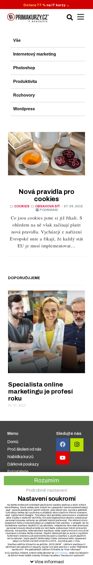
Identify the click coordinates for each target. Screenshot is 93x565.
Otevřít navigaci (80, 17)
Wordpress (24, 109)
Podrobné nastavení (46, 490)
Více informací (49, 561)
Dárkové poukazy (23, 464)
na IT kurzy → (46, 5)
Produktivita (25, 81)
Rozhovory (24, 95)
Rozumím (46, 480)
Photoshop (24, 68)
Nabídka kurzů (20, 456)
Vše (17, 40)
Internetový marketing (34, 54)
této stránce (61, 553)
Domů (12, 442)
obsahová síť (47, 206)
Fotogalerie (17, 471)
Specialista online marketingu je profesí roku (40, 391)
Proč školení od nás (24, 449)
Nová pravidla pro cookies (46, 195)
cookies (21, 206)
